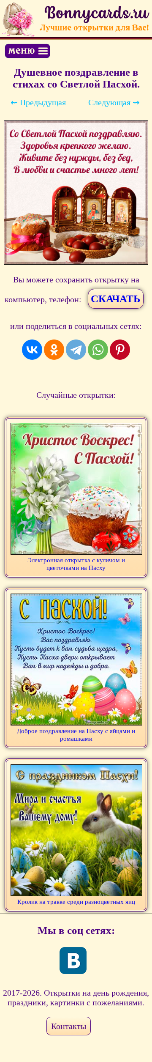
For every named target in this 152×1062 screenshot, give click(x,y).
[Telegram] (76, 349)
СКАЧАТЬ (116, 298)
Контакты (68, 1026)
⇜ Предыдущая (38, 102)
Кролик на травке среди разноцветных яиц (76, 901)
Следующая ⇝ (114, 102)
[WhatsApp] (98, 349)
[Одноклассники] (54, 349)
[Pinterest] (120, 349)
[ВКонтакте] (32, 349)
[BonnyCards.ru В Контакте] (73, 960)
